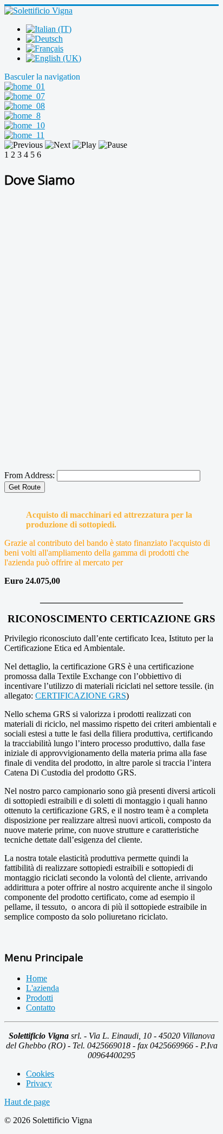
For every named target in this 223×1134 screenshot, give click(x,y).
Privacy (39, 1083)
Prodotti (39, 997)
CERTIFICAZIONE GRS (80, 695)
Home (36, 978)
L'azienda (42, 988)
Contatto (40, 1007)
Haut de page (27, 1101)
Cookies (40, 1073)
